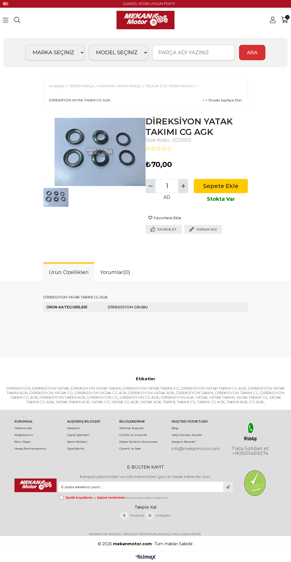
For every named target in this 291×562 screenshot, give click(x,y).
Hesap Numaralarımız (30, 448)
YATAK (201, 397)
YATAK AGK (150, 402)
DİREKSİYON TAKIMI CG (237, 392)
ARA (252, 52)
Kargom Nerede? (184, 442)
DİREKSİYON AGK (177, 397)
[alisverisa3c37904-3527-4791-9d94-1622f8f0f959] (254, 483)
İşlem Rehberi (77, 442)
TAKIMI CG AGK (211, 402)
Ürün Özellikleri (69, 272)
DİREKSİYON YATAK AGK (151, 392)
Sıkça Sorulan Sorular (187, 435)
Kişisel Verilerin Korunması (138, 442)
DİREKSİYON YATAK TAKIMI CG (150, 388)
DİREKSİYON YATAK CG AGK (100, 392)
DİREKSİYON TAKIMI (194, 392)
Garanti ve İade (130, 448)
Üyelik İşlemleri (78, 435)
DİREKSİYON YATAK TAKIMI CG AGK (213, 388)
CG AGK (256, 402)
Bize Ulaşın (22, 442)
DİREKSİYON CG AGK (139, 397)
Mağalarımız (23, 435)
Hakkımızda (23, 428)
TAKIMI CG (186, 402)
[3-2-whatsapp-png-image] (250, 431)
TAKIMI (169, 402)
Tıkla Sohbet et (250, 448)
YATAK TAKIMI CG (251, 397)
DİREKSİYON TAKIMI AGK (63, 397)
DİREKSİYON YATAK (50, 388)
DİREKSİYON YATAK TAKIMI (96, 388)
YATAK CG (100, 402)
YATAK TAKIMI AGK (73, 402)
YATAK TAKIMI (221, 397)
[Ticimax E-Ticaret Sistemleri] (146, 558)
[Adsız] (35, 485)
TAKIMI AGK (237, 402)
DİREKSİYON (18, 388)
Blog (175, 428)
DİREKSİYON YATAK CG (51, 392)
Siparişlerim (75, 448)
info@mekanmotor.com (196, 449)
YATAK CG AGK (125, 402)
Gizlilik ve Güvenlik (133, 435)
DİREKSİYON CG (102, 397)
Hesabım (73, 428)
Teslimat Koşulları (131, 428)
